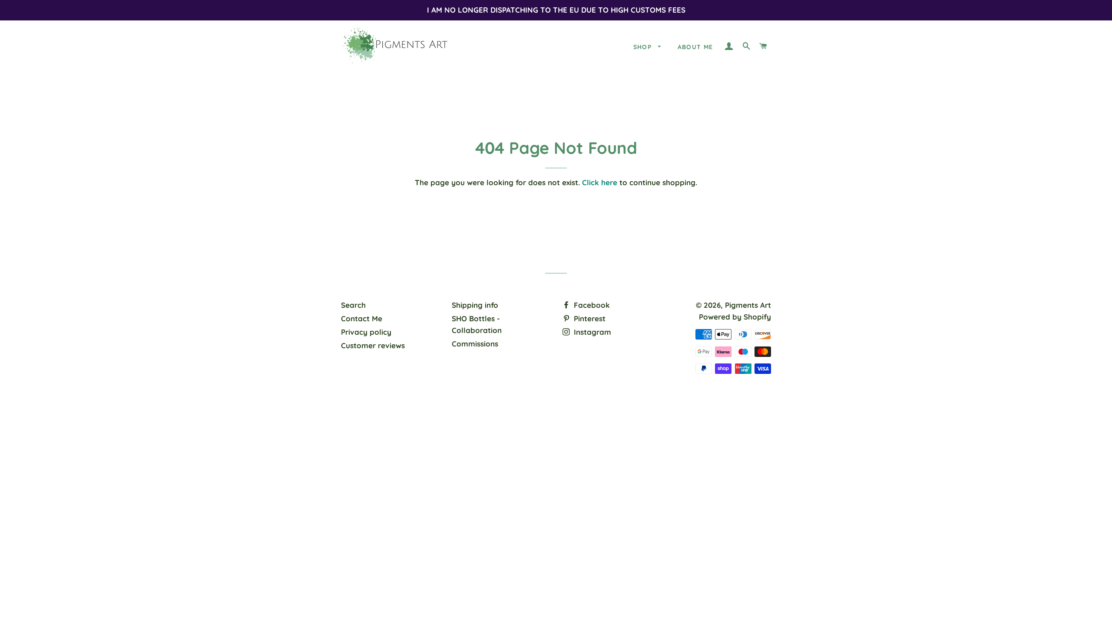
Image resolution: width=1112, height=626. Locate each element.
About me (695, 47)
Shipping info (475, 305)
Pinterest (589, 318)
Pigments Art (748, 305)
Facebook (591, 305)
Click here (599, 182)
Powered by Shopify (735, 316)
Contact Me (361, 318)
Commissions (475, 343)
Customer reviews (373, 345)
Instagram (591, 331)
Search (353, 305)
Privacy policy (366, 331)
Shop (643, 47)
